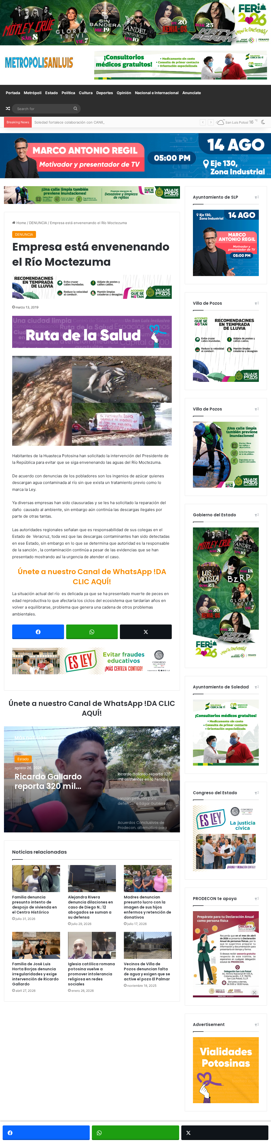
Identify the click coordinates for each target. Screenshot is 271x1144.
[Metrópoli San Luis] (39, 62)
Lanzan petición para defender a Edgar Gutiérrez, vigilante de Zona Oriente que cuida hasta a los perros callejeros (58, 781)
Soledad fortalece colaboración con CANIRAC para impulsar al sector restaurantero (102, 122)
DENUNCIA (38, 223)
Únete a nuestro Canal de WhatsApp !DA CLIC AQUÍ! (92, 577)
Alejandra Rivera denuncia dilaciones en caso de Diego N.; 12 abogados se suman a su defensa (90, 907)
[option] (92, 779)
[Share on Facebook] (38, 632)
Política (68, 92)
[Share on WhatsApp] (92, 632)
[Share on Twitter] (146, 632)
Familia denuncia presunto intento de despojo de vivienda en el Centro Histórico (34, 904)
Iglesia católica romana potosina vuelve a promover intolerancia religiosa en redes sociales (91, 974)
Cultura (86, 92)
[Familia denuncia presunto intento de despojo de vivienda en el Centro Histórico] (36, 878)
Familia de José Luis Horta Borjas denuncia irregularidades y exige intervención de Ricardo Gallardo (35, 974)
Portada (13, 92)
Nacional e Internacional (157, 92)
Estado (51, 92)
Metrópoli (33, 92)
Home (20, 223)
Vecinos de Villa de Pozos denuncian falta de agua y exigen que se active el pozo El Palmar (147, 971)
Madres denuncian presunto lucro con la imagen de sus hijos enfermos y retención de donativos (147, 907)
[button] (92, 401)
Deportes (104, 92)
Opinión (124, 92)
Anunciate (191, 92)
